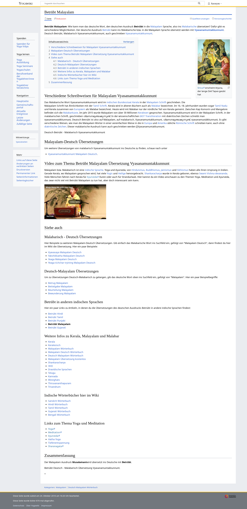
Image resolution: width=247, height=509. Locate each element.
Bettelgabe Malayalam (60, 286)
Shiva (200, 87)
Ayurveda (92, 176)
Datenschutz (18, 505)
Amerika (162, 123)
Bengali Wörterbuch (59, 414)
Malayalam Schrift (156, 102)
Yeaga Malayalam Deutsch (62, 259)
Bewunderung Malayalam (62, 293)
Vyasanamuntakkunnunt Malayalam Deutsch (72, 154)
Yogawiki (26, 3)
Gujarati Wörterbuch (59, 411)
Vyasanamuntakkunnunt (209, 29)
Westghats (54, 379)
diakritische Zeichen (55, 126)
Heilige (122, 173)
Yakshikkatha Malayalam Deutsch (66, 255)
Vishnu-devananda (217, 173)
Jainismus (166, 169)
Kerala (135, 102)
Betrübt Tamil (55, 317)
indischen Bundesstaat (119, 102)
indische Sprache (94, 169)
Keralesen (143, 112)
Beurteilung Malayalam (60, 289)
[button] (75, 201)
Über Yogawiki (32, 505)
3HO (50, 365)
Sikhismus (182, 169)
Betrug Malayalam (58, 282)
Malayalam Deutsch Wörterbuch (65, 352)
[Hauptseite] (25, 19)
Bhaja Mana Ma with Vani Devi (59, 187)
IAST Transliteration (150, 116)
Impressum (46, 505)
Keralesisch (54, 345)
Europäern (79, 109)
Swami (202, 173)
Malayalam (156, 26)
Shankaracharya (153, 173)
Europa (148, 123)
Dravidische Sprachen (60, 369)
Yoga (50, 428)
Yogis (110, 173)
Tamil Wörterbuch (58, 407)
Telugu (51, 372)
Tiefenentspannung (58, 442)
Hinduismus (138, 169)
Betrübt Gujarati (57, 327)
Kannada (53, 376)
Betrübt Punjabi (56, 320)
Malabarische (189, 26)
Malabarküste (70, 112)
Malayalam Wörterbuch (61, 348)
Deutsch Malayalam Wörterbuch (65, 355)
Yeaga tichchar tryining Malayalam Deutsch (71, 262)
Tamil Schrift (100, 105)
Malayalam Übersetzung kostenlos (67, 359)
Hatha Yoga (54, 439)
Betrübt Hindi (55, 313)
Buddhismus (153, 169)
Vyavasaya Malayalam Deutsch (64, 252)
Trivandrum (54, 386)
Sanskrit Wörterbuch (59, 400)
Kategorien (49, 487)
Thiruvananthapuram (59, 383)
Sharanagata (55, 446)
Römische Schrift (185, 123)
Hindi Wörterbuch (58, 404)
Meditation (54, 432)
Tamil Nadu (221, 105)
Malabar (155, 105)
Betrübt (106, 29)
